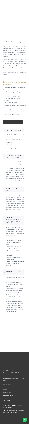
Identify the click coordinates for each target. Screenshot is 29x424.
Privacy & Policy (7, 392)
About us (5, 389)
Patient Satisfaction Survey (10, 395)
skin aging (14, 87)
